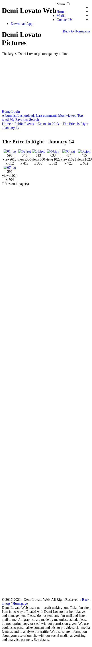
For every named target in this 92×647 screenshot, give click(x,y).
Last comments (46, 115)
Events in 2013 (48, 124)
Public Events (24, 124)
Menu (61, 4)
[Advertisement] (46, 83)
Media (61, 16)
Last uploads (26, 115)
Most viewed (67, 115)
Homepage (20, 603)
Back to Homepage (76, 31)
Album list (9, 115)
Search (34, 119)
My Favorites (19, 119)
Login (15, 111)
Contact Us (64, 20)
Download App (22, 24)
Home (61, 12)
